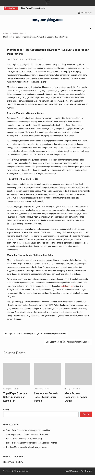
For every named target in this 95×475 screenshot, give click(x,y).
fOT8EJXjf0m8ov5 (35, 59)
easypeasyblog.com (47, 19)
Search (6, 410)
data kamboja (66, 286)
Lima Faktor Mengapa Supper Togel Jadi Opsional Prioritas (31, 443)
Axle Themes (86, 471)
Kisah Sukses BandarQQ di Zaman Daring (76, 397)
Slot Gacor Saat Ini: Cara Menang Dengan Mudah (66, 342)
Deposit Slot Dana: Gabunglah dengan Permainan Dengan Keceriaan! (37, 333)
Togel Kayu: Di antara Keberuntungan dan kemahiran (15, 397)
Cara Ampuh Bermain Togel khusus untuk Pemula (46, 397)
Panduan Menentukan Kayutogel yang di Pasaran (27, 447)
